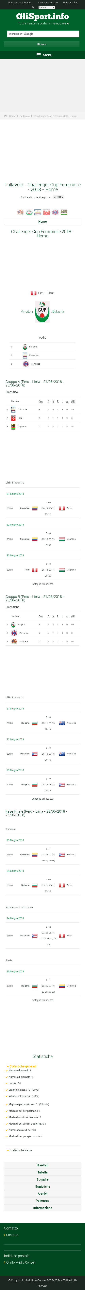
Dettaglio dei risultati (42, 583)
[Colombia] (38, 212)
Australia (23, 641)
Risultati (42, 1165)
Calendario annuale (48, 2)
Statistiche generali (22, 1066)
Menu (47, 55)
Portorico (35, 363)
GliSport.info (42, 17)
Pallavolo (25, 116)
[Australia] (20, 212)
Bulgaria (33, 346)
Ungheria (22, 426)
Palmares (42, 1201)
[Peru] (46, 212)
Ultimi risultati (70, 2)
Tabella (43, 1172)
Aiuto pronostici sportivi (20, 2)
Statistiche (42, 1186)
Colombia (34, 355)
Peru (20, 417)
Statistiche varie (20, 1150)
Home (12, 116)
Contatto (12, 1235)
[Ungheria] (64, 212)
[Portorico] (55, 212)
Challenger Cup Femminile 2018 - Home (55, 116)
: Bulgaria (57, 311)
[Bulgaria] (29, 212)
